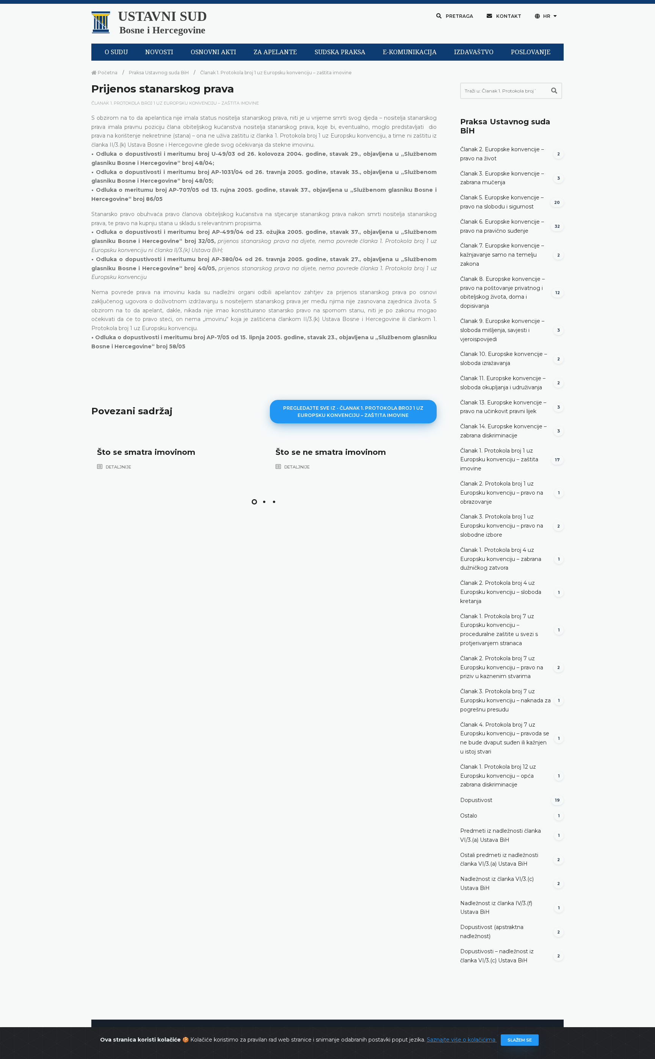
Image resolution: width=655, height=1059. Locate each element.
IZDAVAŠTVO (474, 52)
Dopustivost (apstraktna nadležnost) (491, 932)
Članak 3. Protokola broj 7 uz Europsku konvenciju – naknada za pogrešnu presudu (505, 700)
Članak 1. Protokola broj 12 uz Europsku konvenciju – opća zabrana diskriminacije (498, 775)
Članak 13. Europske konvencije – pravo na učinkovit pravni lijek (503, 407)
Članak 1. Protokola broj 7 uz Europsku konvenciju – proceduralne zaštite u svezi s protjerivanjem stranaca (499, 630)
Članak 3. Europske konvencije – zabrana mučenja (502, 178)
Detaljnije (118, 467)
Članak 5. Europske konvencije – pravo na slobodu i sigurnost (502, 202)
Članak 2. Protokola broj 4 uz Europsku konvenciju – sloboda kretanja (500, 592)
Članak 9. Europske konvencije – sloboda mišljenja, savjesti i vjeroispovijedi (502, 330)
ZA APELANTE (275, 52)
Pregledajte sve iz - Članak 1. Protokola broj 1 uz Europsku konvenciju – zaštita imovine (353, 411)
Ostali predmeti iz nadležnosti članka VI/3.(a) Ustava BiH (499, 860)
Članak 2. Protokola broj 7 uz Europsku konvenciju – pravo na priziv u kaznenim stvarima (501, 667)
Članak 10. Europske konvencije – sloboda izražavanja (503, 359)
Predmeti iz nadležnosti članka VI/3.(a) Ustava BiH (500, 835)
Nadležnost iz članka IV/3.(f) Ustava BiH (496, 908)
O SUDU (116, 52)
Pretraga (459, 16)
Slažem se (520, 1040)
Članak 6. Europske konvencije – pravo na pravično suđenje (502, 226)
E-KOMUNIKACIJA (410, 52)
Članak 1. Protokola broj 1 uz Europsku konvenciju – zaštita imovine (276, 72)
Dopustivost (476, 800)
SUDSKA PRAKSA (340, 52)
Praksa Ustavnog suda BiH (159, 72)
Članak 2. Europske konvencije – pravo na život (502, 154)
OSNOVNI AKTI (213, 52)
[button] (254, 501)
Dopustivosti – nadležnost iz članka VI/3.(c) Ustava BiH (497, 956)
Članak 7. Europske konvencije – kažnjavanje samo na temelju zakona (502, 254)
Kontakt (508, 16)
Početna (107, 72)
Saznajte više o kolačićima (462, 1039)
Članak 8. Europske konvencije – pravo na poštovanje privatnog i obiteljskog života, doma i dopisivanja (502, 292)
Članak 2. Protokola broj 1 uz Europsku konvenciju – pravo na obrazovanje (501, 492)
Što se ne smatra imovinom (331, 452)
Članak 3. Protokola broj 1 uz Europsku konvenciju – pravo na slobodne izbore (501, 525)
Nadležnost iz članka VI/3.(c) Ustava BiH (497, 883)
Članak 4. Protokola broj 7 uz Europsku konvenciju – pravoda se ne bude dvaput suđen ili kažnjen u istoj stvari (504, 738)
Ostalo (468, 815)
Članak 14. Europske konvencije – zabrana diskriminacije (503, 431)
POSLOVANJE (530, 52)
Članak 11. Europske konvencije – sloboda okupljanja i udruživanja (502, 383)
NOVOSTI (159, 52)
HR (546, 16)
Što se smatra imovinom (146, 452)
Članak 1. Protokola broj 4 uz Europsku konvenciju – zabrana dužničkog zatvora (500, 559)
